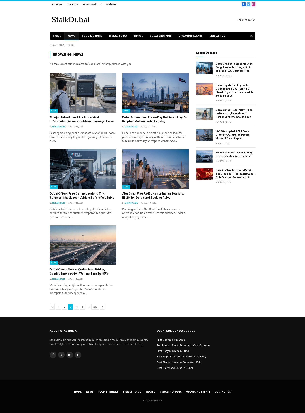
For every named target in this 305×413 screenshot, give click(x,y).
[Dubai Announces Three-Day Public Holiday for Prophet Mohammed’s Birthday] (155, 93)
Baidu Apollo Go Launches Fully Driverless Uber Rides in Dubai (234, 154)
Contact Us (72, 4)
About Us (57, 4)
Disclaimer (111, 4)
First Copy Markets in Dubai (173, 351)
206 (95, 306)
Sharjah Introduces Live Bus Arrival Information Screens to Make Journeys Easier (82, 119)
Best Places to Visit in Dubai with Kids (179, 362)
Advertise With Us (92, 4)
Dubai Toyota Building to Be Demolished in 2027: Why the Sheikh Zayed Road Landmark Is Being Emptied (234, 90)
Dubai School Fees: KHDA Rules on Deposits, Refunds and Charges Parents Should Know (234, 113)
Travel (138, 36)
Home (57, 36)
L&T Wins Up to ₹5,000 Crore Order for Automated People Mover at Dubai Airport (232, 135)
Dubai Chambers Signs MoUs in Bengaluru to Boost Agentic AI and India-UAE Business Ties (234, 67)
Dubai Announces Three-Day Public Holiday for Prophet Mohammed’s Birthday (155, 119)
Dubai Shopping (161, 36)
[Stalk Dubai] (70, 20)
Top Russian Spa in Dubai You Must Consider (183, 345)
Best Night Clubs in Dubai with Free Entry (181, 356)
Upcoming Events (190, 36)
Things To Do (118, 36)
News (71, 36)
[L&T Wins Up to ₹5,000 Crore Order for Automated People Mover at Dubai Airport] (204, 135)
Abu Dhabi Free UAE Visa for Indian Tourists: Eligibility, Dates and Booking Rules (153, 195)
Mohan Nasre (58, 127)
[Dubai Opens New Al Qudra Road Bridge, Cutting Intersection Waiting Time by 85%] (83, 245)
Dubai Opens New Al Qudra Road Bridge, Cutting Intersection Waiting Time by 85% (79, 271)
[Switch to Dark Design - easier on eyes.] (251, 36)
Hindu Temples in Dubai (171, 339)
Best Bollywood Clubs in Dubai (175, 367)
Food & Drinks (92, 36)
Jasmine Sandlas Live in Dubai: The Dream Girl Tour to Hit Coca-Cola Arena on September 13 (235, 174)
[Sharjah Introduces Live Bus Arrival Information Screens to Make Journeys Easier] (83, 93)
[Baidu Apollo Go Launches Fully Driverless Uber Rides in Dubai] (204, 156)
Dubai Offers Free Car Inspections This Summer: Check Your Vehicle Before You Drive (82, 195)
